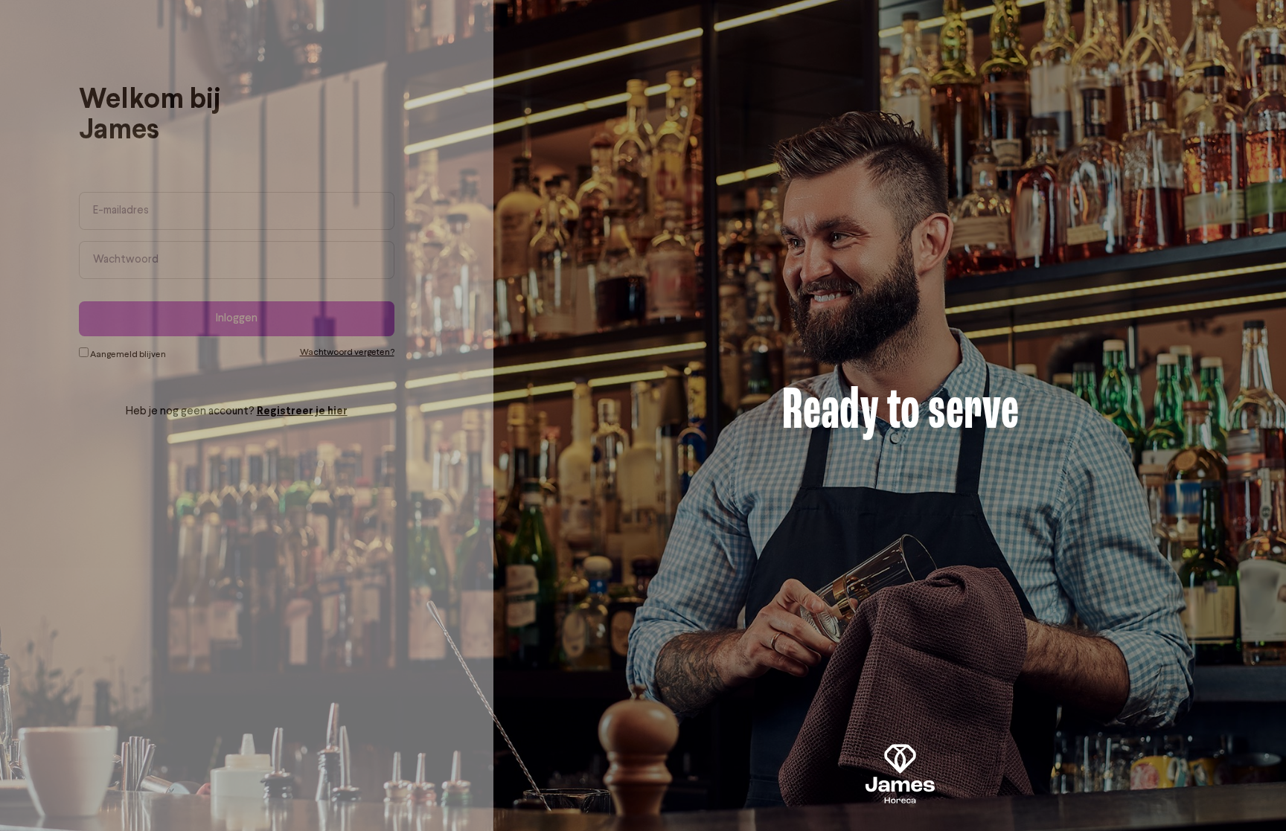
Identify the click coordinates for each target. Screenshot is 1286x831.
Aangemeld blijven (148, 354)
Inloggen (257, 318)
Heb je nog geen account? (257, 411)
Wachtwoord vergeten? (368, 352)
